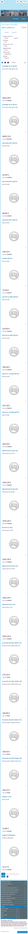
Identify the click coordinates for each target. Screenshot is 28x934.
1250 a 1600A (4, 914)
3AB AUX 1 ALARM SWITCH (10, 373)
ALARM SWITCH (7, 258)
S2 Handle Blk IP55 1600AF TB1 (12, 643)
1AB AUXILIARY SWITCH (9, 143)
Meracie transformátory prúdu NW (8, 898)
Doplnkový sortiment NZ (6, 896)
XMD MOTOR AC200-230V (10, 489)
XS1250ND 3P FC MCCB (9, 66)
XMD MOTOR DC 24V (8, 604)
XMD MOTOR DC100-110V (10, 566)
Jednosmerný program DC (6, 902)
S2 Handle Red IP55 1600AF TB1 (12, 681)
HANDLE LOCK (6, 796)
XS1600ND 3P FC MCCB (9, 104)
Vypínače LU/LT (4, 885)
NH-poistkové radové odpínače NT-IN (9, 887)
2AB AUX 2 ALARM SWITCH (10, 412)
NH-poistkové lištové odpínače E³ (8, 894)
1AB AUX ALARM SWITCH (10, 297)
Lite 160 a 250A (4, 908)
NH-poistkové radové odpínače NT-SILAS (9, 890)
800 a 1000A (4, 910)
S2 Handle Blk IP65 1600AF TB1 (12, 720)
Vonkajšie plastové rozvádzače (7, 904)
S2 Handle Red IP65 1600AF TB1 (12, 758)
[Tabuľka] (8, 63)
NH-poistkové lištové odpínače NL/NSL (9, 892)
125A (2, 912)
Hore (3, 874)
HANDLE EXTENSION (8, 835)
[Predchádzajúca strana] (2, 876)
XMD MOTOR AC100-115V (10, 450)
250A (2, 916)
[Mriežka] (2, 63)
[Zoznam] (5, 63)
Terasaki (3, 906)
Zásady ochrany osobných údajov (21, 927)
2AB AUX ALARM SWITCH (10, 335)
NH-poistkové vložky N (5, 881)
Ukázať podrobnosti (5, 931)
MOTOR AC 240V (7, 527)
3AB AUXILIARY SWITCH (9, 220)
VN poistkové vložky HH (6, 900)
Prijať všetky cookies (22, 932)
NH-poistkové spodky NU (6, 883)
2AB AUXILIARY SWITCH (9, 181)
